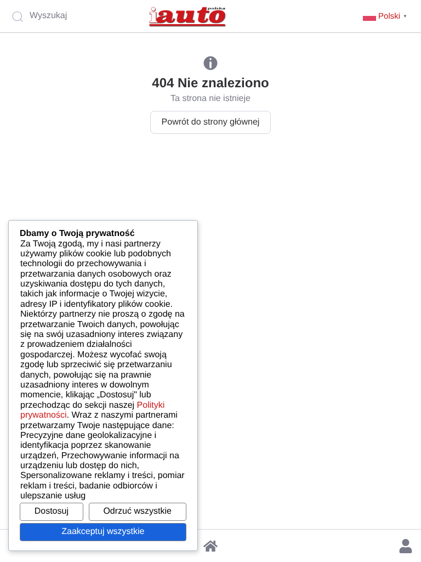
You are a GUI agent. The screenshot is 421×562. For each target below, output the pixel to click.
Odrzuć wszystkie (137, 511)
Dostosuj (52, 511)
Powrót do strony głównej (211, 122)
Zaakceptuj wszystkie (102, 531)
